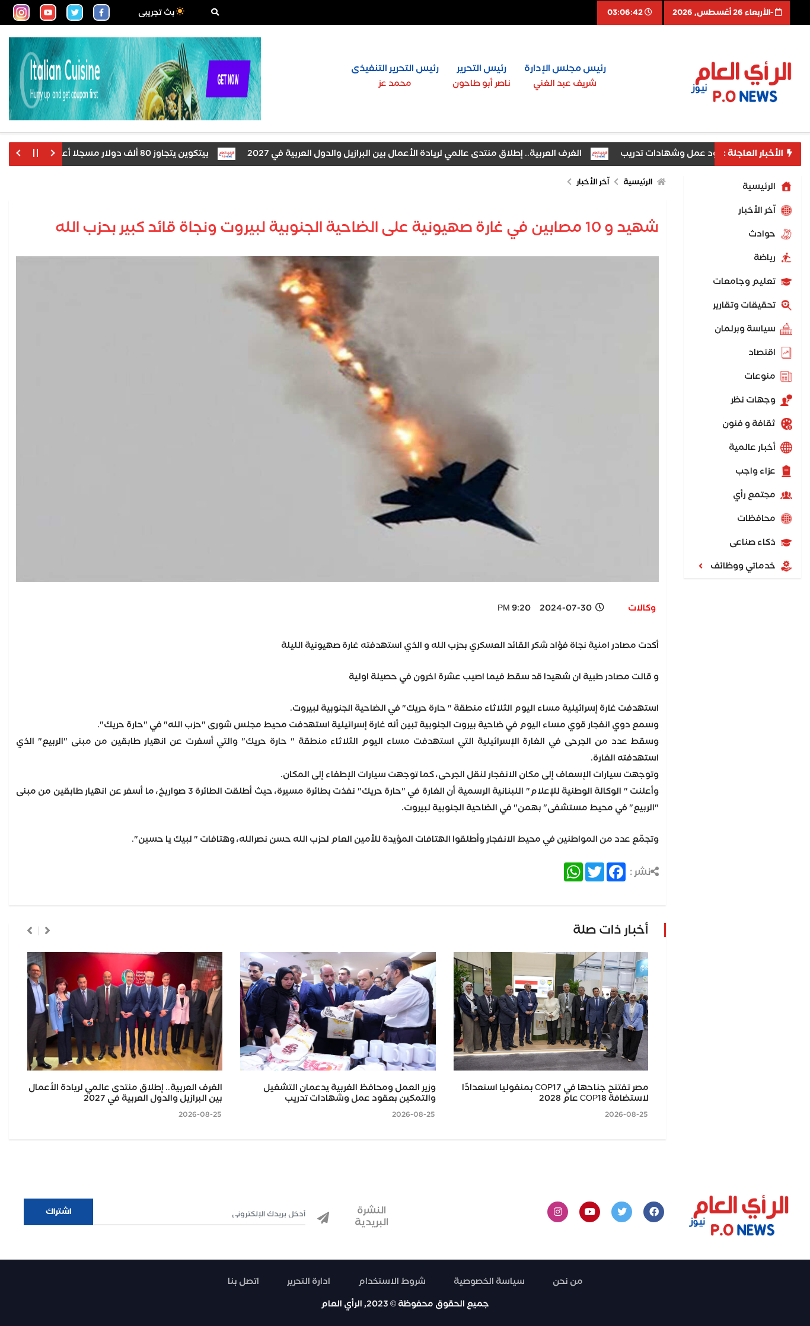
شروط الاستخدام (392, 1281)
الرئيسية (759, 187)
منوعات (760, 376)
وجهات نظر (754, 400)
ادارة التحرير (308, 1281)
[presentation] (47, 931)
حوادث (762, 234)
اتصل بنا (243, 1281)
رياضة (765, 258)
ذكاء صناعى (753, 542)
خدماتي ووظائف (743, 566)
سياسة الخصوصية (489, 1281)
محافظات (757, 519)
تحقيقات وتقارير (745, 305)
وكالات (642, 608)
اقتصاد (762, 353)
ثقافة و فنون (749, 424)
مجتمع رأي (755, 495)
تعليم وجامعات (745, 281)
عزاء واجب (756, 471)
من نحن (568, 1281)
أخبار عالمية (753, 447)
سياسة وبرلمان (746, 329)
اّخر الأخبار (757, 210)
